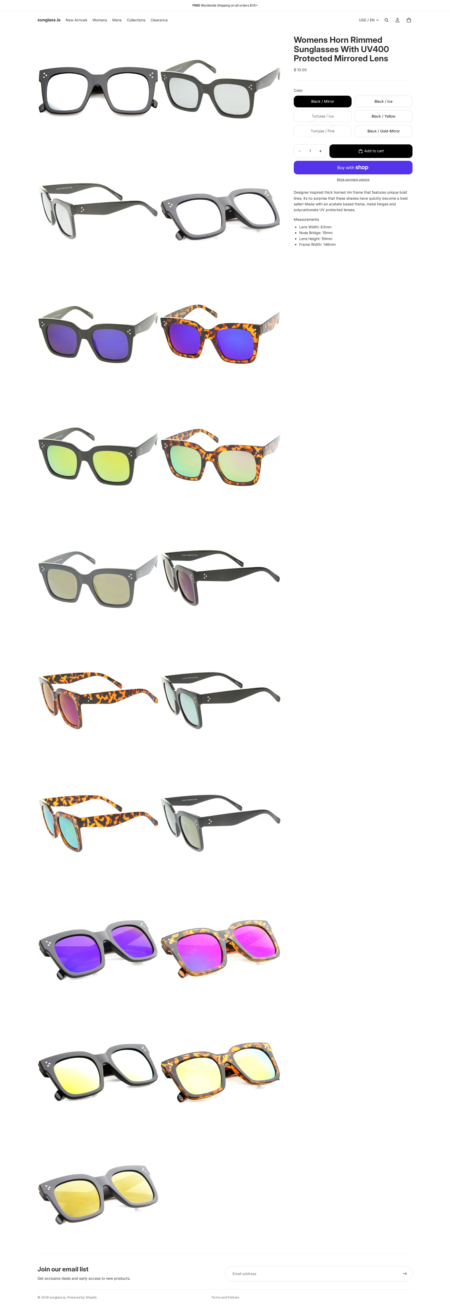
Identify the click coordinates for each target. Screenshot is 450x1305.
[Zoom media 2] (220, 89)
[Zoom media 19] (98, 1192)
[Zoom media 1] (98, 89)
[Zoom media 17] (98, 1069)
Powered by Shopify (82, 1297)
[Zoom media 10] (220, 579)
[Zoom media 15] (98, 947)
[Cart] (409, 20)
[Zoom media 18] (220, 1069)
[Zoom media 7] (98, 457)
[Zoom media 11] (98, 702)
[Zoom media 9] (98, 579)
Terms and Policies (225, 1297)
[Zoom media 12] (220, 702)
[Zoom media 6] (220, 334)
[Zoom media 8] (220, 457)
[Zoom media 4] (220, 212)
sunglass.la (57, 1297)
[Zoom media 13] (98, 824)
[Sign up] (404, 1273)
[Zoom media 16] (220, 947)
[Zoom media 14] (220, 824)
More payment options (353, 179)
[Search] (386, 20)
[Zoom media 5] (98, 334)
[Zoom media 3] (98, 212)
